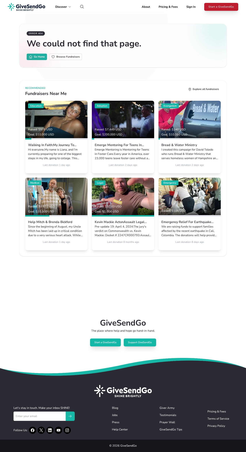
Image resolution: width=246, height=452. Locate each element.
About (146, 7)
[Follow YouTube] (58, 430)
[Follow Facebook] (32, 430)
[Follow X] (41, 430)
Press (115, 422)
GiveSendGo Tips (171, 429)
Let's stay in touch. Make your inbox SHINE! (42, 408)
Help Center (120, 429)
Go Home (39, 56)
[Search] (82, 7)
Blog (115, 408)
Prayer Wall (167, 422)
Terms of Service (218, 419)
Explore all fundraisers (206, 89)
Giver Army (167, 408)
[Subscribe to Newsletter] (70, 416)
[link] (56, 137)
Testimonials (168, 415)
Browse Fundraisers (68, 56)
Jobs (115, 415)
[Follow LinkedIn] (49, 430)
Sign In (191, 7)
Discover (61, 7)
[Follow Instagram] (67, 430)
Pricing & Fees (168, 7)
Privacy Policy (216, 426)
